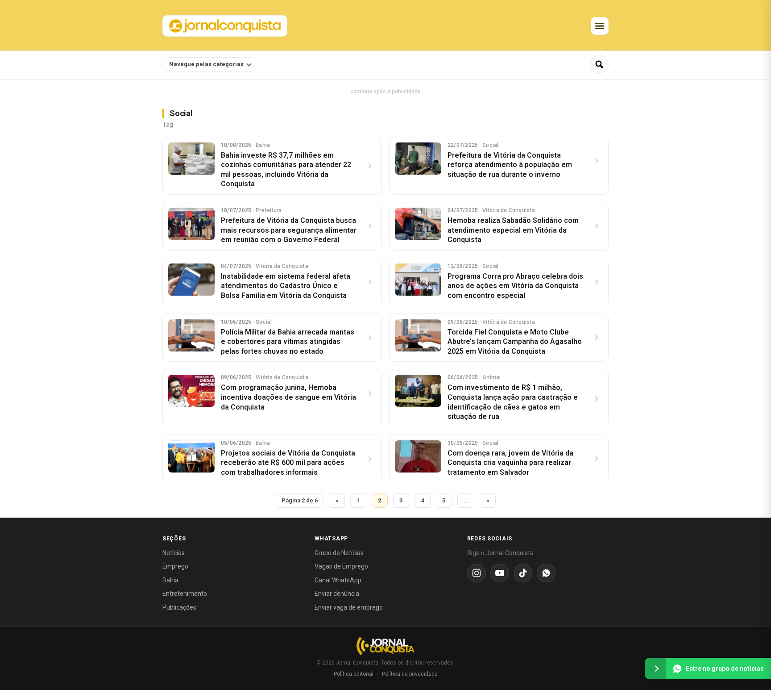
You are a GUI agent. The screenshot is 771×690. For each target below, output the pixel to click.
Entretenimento (184, 593)
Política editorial (353, 674)
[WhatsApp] (546, 573)
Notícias (173, 552)
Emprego (175, 566)
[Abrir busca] (599, 64)
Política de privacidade (410, 674)
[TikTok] (523, 573)
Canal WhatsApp (338, 580)
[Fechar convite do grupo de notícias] (655, 668)
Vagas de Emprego (341, 566)
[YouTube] (499, 573)
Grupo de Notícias (339, 552)
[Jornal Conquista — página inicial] (385, 646)
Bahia (170, 580)
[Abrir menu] (600, 26)
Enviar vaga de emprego (349, 607)
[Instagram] (476, 573)
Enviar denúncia (337, 593)
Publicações (179, 607)
